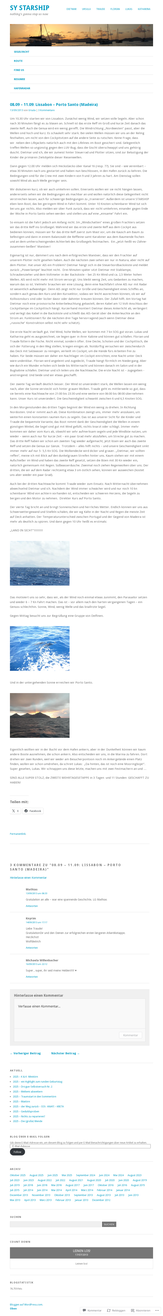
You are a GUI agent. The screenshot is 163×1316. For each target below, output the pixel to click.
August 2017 (73, 1185)
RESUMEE (19, 79)
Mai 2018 (56, 1185)
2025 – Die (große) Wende (27, 1121)
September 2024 (85, 1175)
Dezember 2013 (19, 1195)
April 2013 (30, 1200)
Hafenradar (22, 88)
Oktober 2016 (106, 1185)
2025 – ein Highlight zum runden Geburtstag (37, 1081)
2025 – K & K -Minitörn (25, 1076)
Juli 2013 (119, 1195)
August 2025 (37, 1175)
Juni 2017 (88, 1185)
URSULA (86, 9)
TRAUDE (100, 9)
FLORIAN (115, 9)
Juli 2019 (14, 1185)
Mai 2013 (15, 1200)
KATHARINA (144, 9)
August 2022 (45, 1180)
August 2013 (104, 1195)
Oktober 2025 (18, 1175)
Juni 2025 (53, 1175)
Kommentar (130, 1035)
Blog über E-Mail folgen (30, 1136)
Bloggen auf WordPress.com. (26, 1304)
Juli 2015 (14, 1190)
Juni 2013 (133, 1195)
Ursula (32, 110)
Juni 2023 (28, 1180)
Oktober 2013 (62, 1195)
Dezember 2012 (101, 1200)
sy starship (29, 8)
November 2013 (41, 1195)
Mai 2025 (67, 1175)
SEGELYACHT (21, 51)
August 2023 (135, 1175)
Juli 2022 (60, 1180)
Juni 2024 (104, 1175)
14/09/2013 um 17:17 (36, 922)
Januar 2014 (123, 1190)
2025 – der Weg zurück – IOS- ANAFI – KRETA (38, 1106)
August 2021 (76, 1180)
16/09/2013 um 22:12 (36, 964)
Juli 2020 (109, 1180)
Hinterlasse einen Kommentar (28, 877)
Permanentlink (18, 834)
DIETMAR (72, 9)
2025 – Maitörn (21, 1101)
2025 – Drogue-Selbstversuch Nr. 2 (32, 1086)
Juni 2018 (42, 1185)
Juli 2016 (122, 1185)
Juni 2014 (42, 1190)
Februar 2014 (104, 1190)
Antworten (32, 905)
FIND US (19, 70)
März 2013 (46, 1200)
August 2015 (138, 1185)
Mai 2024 (118, 1175)
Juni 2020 (123, 1180)
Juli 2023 (14, 1180)
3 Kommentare (46, 110)
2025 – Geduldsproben (26, 1111)
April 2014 (71, 1190)
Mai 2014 (56, 1190)
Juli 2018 (28, 1185)
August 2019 (140, 1180)
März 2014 (87, 1190)
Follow (17, 1151)
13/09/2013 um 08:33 (36, 893)
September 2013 (83, 1195)
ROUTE (18, 60)
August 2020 (94, 1180)
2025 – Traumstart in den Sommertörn (34, 1096)
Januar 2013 (81, 1200)
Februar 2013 (63, 1200)
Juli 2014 (28, 1190)
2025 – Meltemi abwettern (28, 1091)
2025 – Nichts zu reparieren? (29, 1116)
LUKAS (128, 9)
